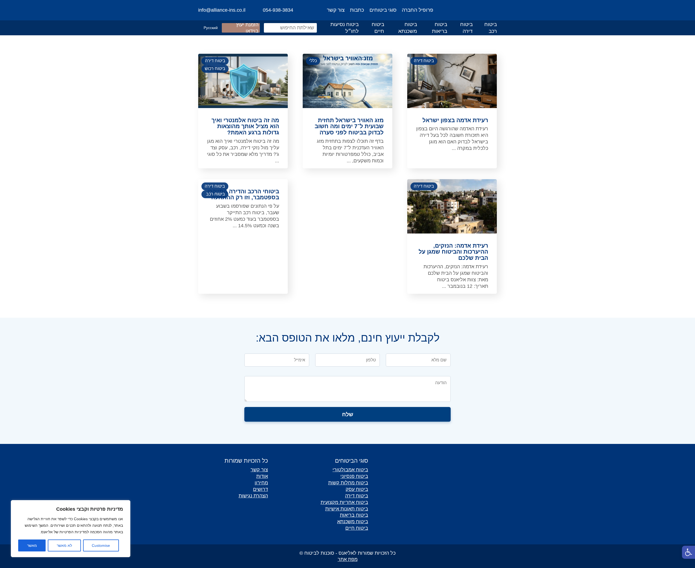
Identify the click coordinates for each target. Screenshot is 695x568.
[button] (688, 552)
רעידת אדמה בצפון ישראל (455, 120)
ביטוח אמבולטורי (350, 469)
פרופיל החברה (417, 10)
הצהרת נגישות (253, 495)
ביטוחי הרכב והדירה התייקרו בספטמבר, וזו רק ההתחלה (243, 194)
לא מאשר (64, 545)
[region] (70, 528)
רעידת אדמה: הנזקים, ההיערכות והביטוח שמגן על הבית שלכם (453, 252)
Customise (101, 545)
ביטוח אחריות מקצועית (344, 502)
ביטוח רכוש (215, 68)
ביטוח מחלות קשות (348, 482)
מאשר (32, 545)
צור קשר (336, 10)
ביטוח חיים (378, 27)
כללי (313, 60)
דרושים (260, 489)
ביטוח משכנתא (407, 27)
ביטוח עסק (357, 489)
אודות (262, 476)
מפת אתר (348, 559)
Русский (211, 28)
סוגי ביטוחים (382, 10)
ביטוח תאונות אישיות (346, 509)
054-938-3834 (278, 10)
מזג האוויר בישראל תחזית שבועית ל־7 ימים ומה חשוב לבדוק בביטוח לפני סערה (349, 126)
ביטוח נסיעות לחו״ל (344, 27)
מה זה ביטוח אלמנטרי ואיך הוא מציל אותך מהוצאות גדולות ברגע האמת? (245, 126)
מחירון (261, 482)
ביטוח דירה (466, 27)
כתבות (357, 10)
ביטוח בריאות (439, 27)
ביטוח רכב (490, 27)
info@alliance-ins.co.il (221, 10)
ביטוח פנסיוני (354, 476)
